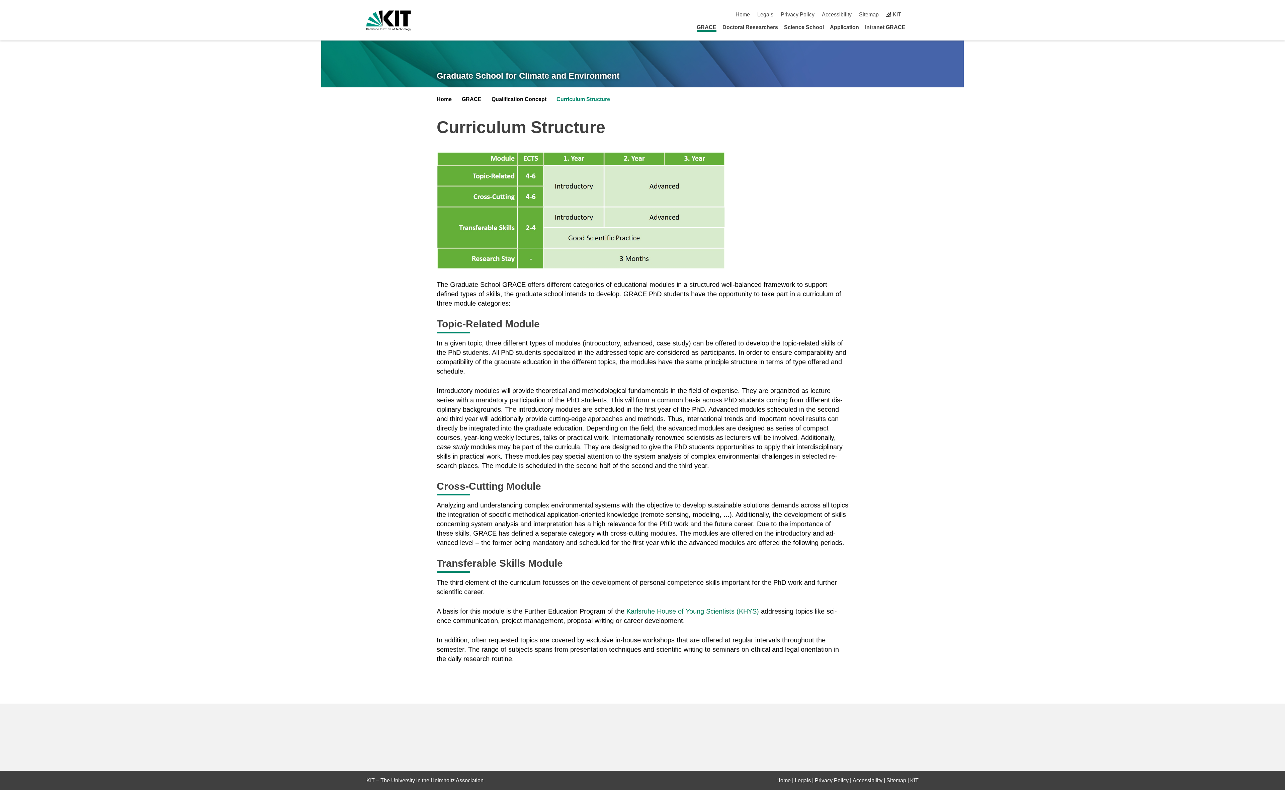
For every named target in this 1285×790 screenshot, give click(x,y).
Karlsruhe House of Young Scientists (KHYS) (692, 611)
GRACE (706, 27)
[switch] (916, 14)
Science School (804, 27)
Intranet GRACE (885, 27)
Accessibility (837, 14)
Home (743, 14)
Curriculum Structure (583, 99)
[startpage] (916, 27)
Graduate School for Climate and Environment (528, 75)
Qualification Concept (519, 99)
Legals (765, 14)
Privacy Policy (798, 14)
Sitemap (869, 14)
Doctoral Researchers (750, 27)
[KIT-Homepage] (388, 20)
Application (844, 27)
